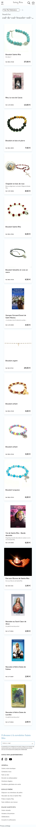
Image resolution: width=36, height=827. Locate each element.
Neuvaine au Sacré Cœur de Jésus (16, 623)
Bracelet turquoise (13, 490)
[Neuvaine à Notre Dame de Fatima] (18, 650)
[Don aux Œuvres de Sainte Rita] (18, 562)
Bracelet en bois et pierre (15, 141)
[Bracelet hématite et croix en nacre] (18, 253)
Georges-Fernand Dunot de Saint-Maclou (16, 316)
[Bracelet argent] (18, 344)
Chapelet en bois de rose (15, 184)
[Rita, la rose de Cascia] (18, 81)
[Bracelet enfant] (18, 387)
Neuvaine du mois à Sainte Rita (11, 796)
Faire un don (5, 775)
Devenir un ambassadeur (9, 778)
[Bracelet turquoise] (18, 473)
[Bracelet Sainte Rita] (18, 38)
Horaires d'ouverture (7, 814)
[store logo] (18, 2)
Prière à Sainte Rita (7, 799)
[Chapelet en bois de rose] (18, 167)
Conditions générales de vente (11, 784)
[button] (11, 10)
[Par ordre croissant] (22, 10)
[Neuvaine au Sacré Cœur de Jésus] (18, 605)
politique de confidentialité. (21, 749)
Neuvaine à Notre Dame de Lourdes (16, 713)
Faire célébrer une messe (9, 802)
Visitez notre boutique (8, 768)
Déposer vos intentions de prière (11, 793)
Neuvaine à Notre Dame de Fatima (16, 668)
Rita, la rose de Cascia (14, 98)
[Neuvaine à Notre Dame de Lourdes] (18, 696)
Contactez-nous (6, 772)
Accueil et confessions (8, 820)
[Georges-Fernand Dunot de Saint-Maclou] (18, 299)
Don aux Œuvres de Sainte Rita (17, 578)
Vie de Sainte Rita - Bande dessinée (15, 534)
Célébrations (5, 817)
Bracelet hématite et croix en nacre (17, 271)
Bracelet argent (12, 361)
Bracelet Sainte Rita (13, 54)
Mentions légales (6, 781)
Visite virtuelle (6, 810)
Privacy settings (5, 826)
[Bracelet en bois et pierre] (18, 124)
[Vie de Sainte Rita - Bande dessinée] (18, 516)
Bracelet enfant (12, 404)
